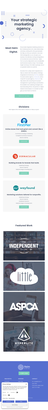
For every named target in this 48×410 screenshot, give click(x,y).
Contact (34, 378)
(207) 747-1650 (36, 387)
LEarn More (24, 141)
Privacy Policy (30, 397)
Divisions (21, 378)
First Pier (36, 75)
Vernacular (37, 77)
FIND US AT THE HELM (24, 96)
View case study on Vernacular (17, 259)
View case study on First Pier (17, 289)
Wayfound (37, 79)
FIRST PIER (20, 381)
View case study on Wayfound (17, 319)
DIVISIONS (7, 381)
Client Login (24, 373)
